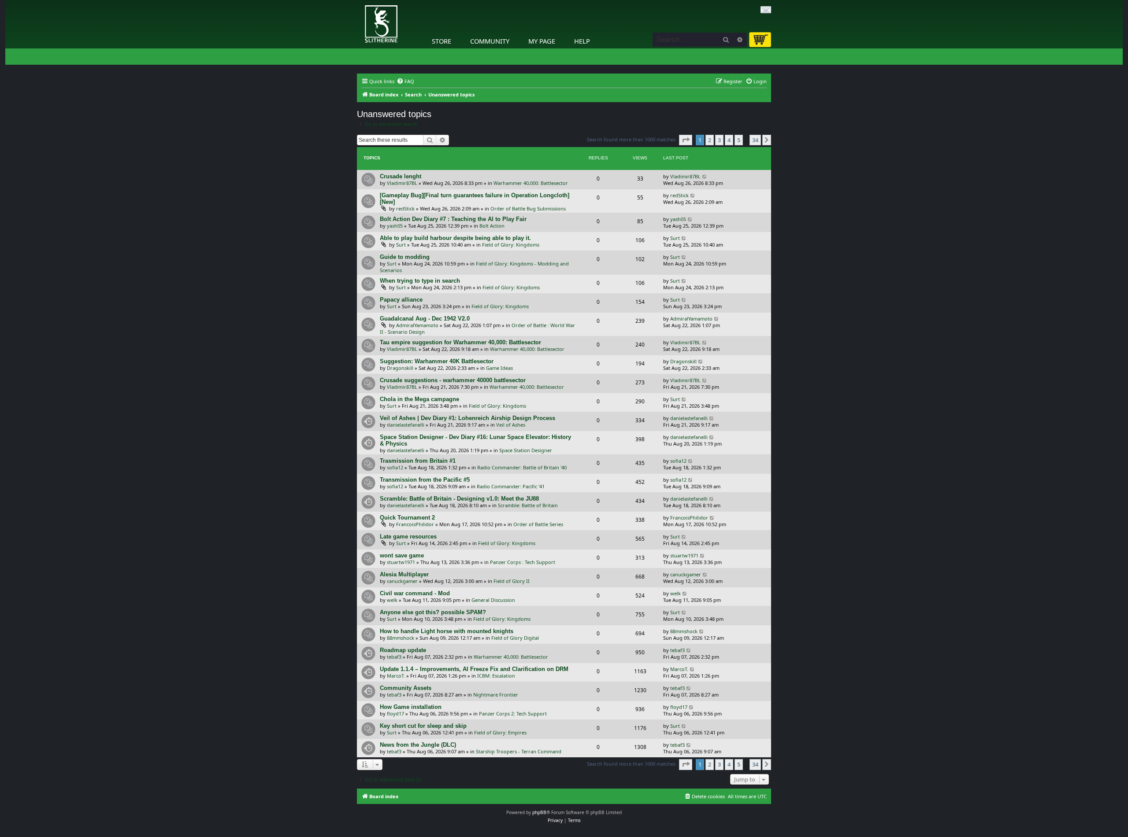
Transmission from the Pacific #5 (425, 479)
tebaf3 (394, 656)
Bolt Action (492, 225)
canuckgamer (402, 581)
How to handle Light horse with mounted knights (446, 631)
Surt (401, 244)
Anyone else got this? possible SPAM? (433, 612)
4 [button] (729, 140)
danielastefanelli (405, 424)
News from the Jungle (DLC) (418, 744)
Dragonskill (400, 368)
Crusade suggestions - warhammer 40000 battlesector (453, 380)
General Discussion (493, 600)
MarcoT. (396, 675)
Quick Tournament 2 (407, 517)
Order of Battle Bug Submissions (528, 208)
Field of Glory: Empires (500, 732)
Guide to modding (405, 257)
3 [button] (719, 140)
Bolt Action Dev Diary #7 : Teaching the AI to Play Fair (453, 219)
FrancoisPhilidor (415, 524)
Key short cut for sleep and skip (423, 726)
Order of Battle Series (538, 524)
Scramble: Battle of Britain (528, 505)
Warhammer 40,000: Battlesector (531, 183)
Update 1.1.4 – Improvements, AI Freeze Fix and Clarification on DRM (474, 669)
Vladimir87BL (402, 183)
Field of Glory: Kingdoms (510, 244)
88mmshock (400, 637)
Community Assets (405, 688)
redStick (405, 208)
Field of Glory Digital (515, 637)
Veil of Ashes (510, 424)
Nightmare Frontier (495, 694)
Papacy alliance (401, 299)
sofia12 (395, 467)
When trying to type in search (420, 280)
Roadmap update (403, 650)
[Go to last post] (705, 176)
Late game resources (408, 536)
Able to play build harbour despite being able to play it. (455, 238)
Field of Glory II (512, 581)
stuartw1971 (401, 562)
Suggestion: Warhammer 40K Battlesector (437, 361)
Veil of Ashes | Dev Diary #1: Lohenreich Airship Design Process (467, 418)
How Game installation (411, 707)
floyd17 (395, 713)
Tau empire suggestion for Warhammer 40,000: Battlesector (460, 342)
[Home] (359, 2)
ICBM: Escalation (496, 675)
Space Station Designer (525, 450)
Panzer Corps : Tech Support (522, 562)
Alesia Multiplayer (404, 574)
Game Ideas (499, 368)
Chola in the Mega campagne (419, 399)
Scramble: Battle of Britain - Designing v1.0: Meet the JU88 (459, 498)
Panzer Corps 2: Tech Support (513, 713)
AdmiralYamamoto (417, 325)
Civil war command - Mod (415, 593)
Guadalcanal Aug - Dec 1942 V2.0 (425, 318)
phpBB (539, 812)
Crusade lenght (400, 176)
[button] (685, 140)
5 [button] (738, 140)
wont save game (402, 555)
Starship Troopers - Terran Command (518, 751)
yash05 (395, 225)
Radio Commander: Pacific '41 (511, 486)
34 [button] (755, 140)
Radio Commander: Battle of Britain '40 (522, 467)
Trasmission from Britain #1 (418, 460)
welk (392, 600)
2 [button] (709, 140)
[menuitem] (405, 81)
